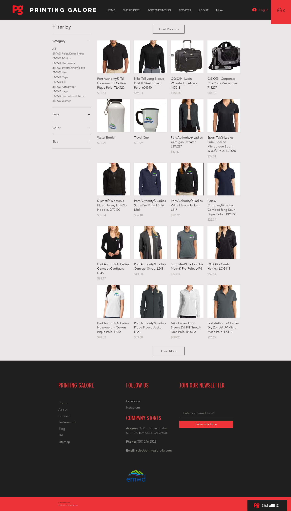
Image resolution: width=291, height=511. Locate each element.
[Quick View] (113, 56)
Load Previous (169, 29)
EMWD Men (59, 72)
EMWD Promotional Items (68, 96)
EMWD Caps (60, 77)
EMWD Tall (59, 82)
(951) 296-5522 (146, 441)
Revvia (76, 505)
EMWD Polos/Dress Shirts (68, 53)
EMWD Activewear (63, 86)
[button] (282, 9)
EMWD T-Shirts (61, 58)
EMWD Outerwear (63, 63)
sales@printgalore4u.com (154, 450)
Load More (169, 351)
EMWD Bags (60, 91)
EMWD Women (61, 100)
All (54, 49)
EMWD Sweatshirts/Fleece (68, 67)
